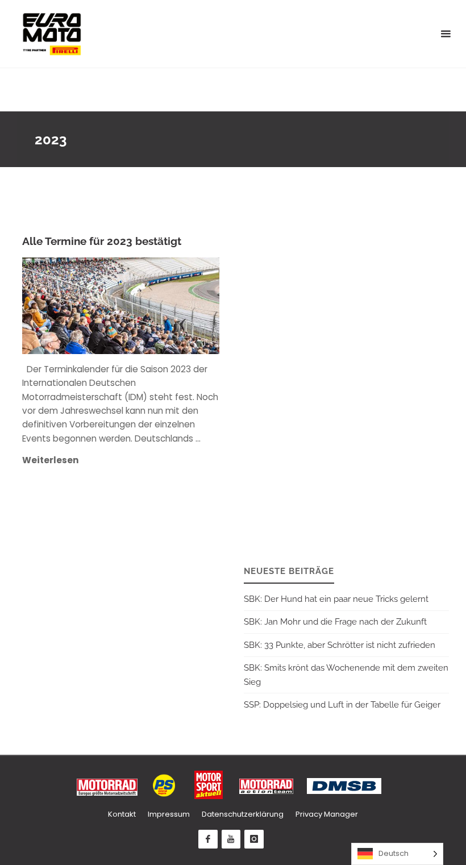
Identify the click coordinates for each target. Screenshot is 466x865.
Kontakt (122, 814)
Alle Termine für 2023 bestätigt (101, 241)
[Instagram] (254, 839)
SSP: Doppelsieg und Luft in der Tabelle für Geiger (342, 705)
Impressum (169, 814)
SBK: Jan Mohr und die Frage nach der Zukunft (335, 622)
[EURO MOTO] (52, 34)
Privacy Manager (327, 814)
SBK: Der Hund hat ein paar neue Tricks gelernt (336, 599)
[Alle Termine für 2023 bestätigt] (170, 305)
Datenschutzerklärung (243, 814)
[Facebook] (208, 839)
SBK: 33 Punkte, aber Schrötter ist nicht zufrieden (339, 645)
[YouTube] (231, 839)
